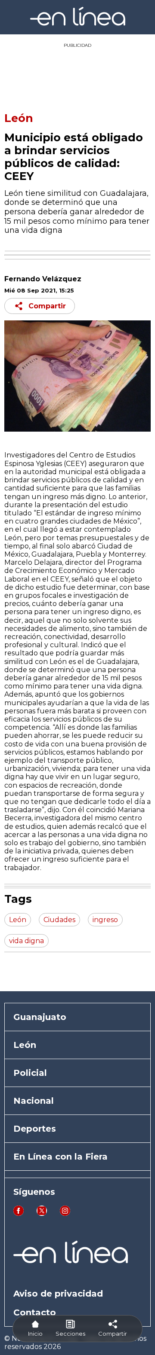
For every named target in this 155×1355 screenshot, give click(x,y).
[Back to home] (77, 23)
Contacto (34, 1312)
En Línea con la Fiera (60, 1156)
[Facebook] (18, 1213)
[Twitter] (42, 1213)
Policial (30, 1073)
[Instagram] (65, 1213)
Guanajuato (39, 1017)
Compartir (47, 306)
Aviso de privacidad (58, 1293)
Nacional (33, 1101)
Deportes (34, 1129)
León (18, 118)
